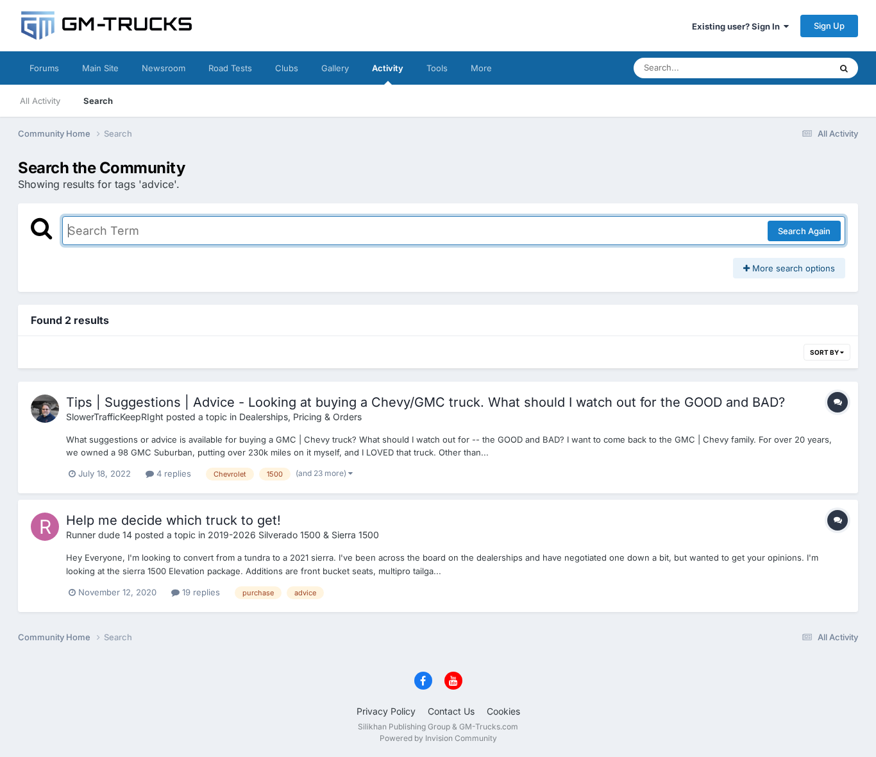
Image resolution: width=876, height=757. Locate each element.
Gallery (335, 68)
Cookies (503, 711)
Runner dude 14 (99, 534)
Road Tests (230, 68)
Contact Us (451, 711)
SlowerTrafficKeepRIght (115, 416)
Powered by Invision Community (438, 738)
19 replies (200, 592)
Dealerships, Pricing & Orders (300, 416)
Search (98, 101)
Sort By (825, 352)
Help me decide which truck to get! (173, 520)
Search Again (804, 231)
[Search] (844, 68)
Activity (387, 68)
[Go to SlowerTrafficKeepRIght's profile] (45, 409)
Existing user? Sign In (738, 26)
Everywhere (790, 67)
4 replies (172, 473)
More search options (792, 268)
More (481, 68)
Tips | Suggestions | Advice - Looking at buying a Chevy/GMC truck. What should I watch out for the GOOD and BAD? (425, 402)
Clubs (286, 68)
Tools (437, 68)
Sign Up (829, 26)
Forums (44, 68)
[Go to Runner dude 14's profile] (45, 527)
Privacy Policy (386, 711)
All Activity (40, 101)
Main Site (100, 68)
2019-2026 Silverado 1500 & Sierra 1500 (293, 534)
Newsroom (163, 68)
